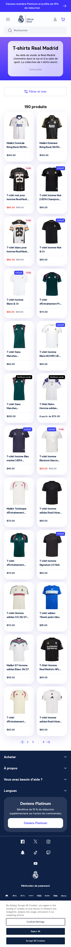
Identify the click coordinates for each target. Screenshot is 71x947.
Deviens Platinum (35, 823)
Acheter (10, 757)
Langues (10, 791)
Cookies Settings (35, 922)
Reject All (35, 931)
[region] (35, 924)
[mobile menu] (8, 19)
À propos (10, 768)
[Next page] (49, 742)
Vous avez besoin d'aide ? (23, 779)
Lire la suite (35, 69)
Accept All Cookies (35, 941)
